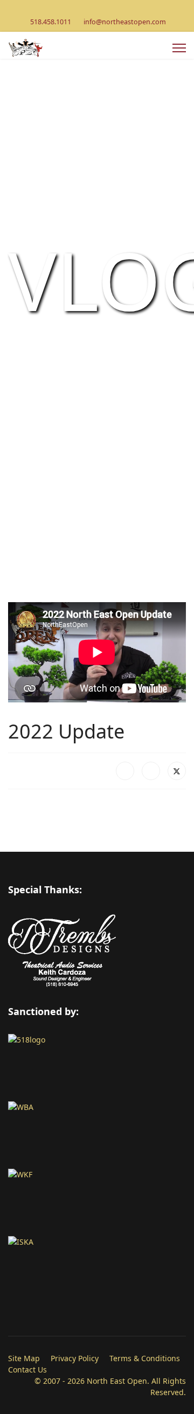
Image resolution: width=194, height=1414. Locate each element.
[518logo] (97, 1067)
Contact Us (27, 1369)
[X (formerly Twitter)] (177, 771)
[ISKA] (97, 1269)
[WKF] (97, 1202)
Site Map (24, 1358)
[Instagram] (114, 10)
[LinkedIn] (151, 771)
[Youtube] (97, 10)
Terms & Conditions (144, 1358)
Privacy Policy (75, 1358)
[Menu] (179, 48)
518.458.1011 (50, 21)
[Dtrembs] (97, 934)
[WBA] (97, 1135)
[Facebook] (81, 10)
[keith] (97, 973)
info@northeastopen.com (125, 21)
